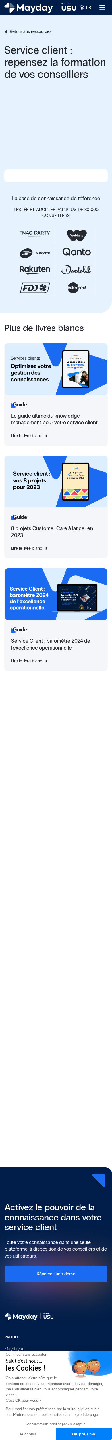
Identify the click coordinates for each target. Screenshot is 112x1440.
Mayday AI (15, 1349)
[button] (85, 8)
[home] (40, 7)
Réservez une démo (56, 1274)
